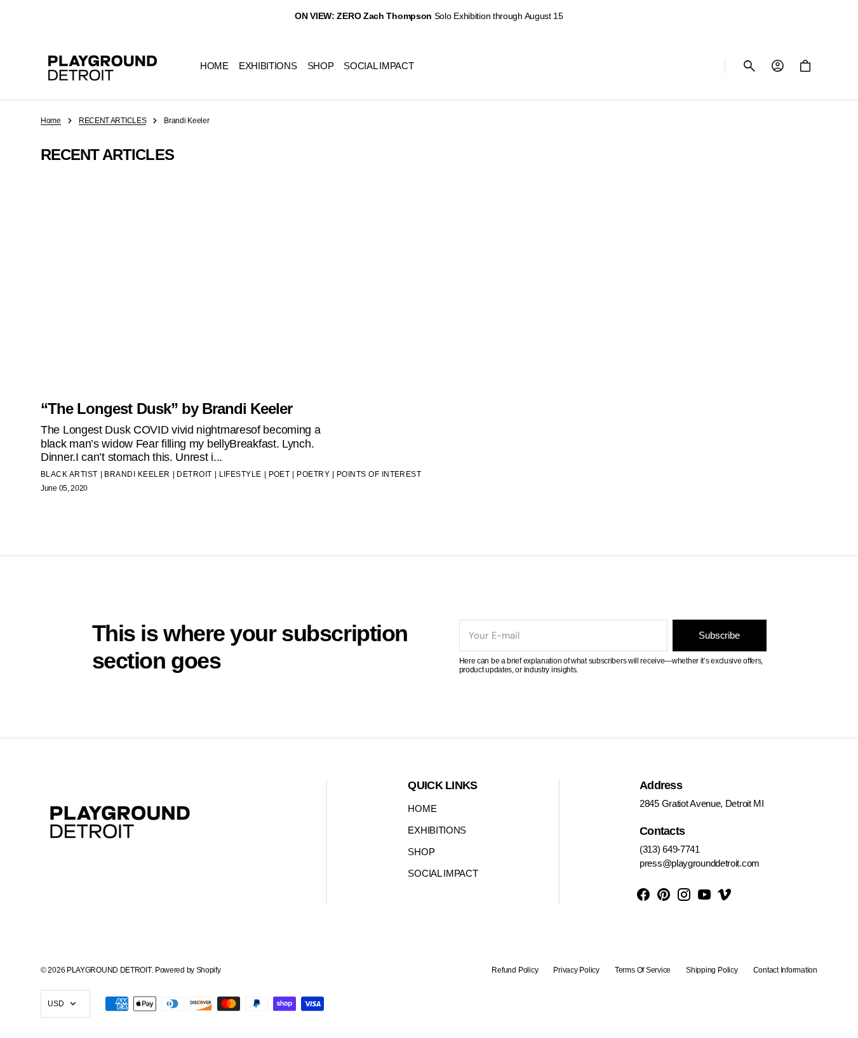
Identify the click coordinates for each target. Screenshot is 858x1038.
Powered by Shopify (188, 970)
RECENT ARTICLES (113, 120)
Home (51, 120)
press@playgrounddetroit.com (700, 863)
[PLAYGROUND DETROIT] (102, 66)
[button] (749, 66)
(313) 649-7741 (670, 849)
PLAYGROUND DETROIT (109, 970)
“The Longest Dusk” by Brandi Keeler (166, 408)
